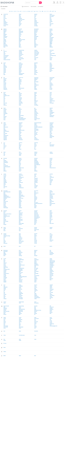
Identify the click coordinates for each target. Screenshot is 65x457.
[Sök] (40, 2)
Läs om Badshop (40, 6)
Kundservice (54, 3)
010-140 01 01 (25, 6)
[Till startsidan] (7, 2)
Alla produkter (5, 6)
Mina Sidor (57, 3)
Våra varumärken (33, 6)
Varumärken (3, 8)
